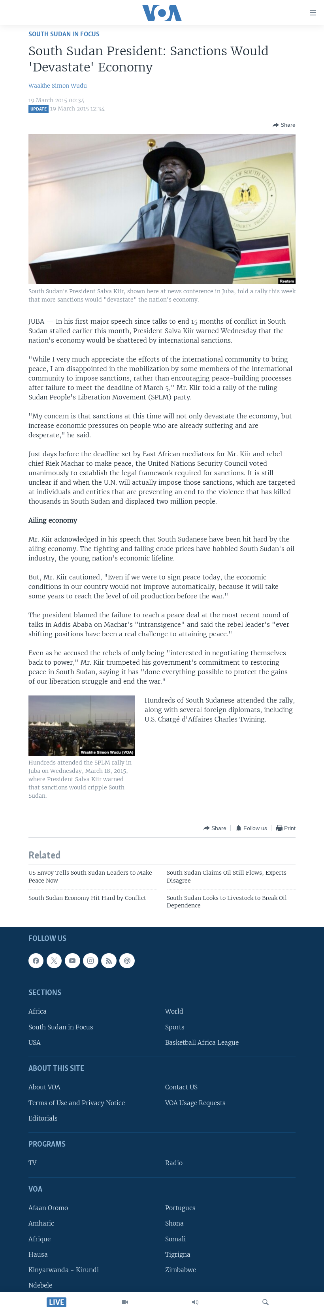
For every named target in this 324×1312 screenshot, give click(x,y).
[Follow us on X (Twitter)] (54, 960)
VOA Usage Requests (195, 1102)
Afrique (39, 1239)
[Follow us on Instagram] (90, 960)
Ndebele (40, 1285)
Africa (37, 1011)
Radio (174, 1163)
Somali (175, 1239)
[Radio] (195, 1302)
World (174, 1011)
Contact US (181, 1087)
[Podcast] (126, 960)
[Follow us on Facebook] (35, 960)
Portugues (180, 1208)
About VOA (44, 1087)
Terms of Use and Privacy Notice (76, 1102)
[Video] (125, 1302)
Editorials (43, 1118)
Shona (174, 1223)
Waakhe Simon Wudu (57, 85)
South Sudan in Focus (60, 1027)
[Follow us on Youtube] (72, 960)
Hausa (38, 1254)
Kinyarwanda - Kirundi (63, 1270)
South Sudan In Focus (64, 34)
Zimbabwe (180, 1270)
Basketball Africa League (202, 1042)
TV (32, 1163)
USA (34, 1042)
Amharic (41, 1223)
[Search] (265, 1302)
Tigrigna (177, 1254)
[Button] (284, 125)
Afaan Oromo (48, 1208)
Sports (175, 1027)
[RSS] (108, 960)
